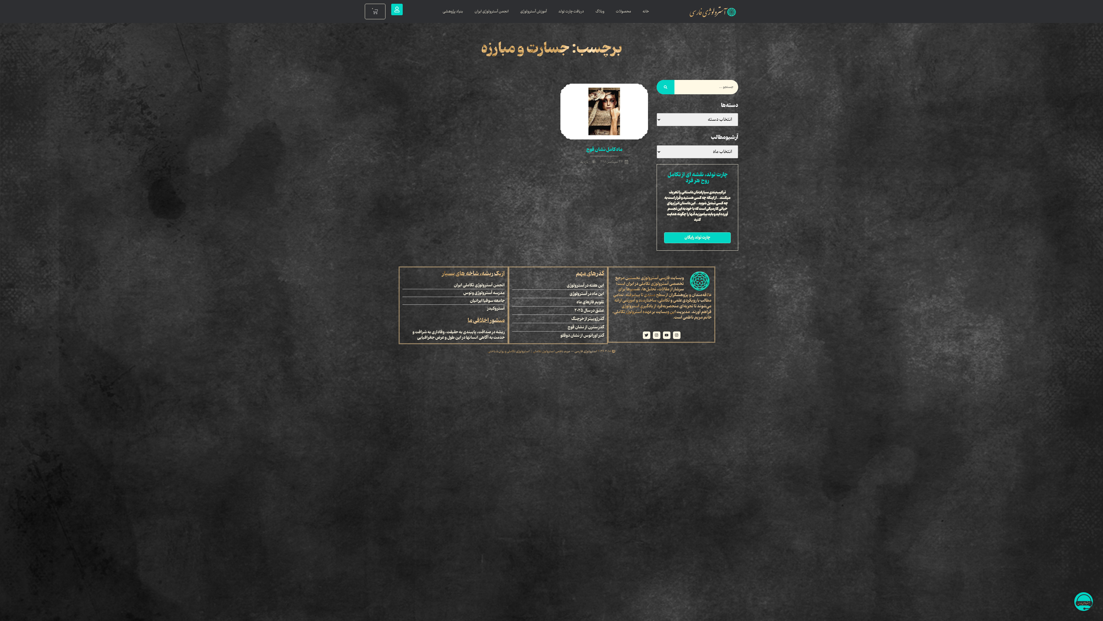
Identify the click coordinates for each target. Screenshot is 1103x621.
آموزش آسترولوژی (533, 11)
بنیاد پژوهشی (453, 11)
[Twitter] (646, 335)
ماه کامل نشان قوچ (604, 149)
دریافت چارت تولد (571, 11)
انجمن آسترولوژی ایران (492, 11)
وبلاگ (599, 11)
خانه (646, 11)
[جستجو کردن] (665, 87)
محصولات (623, 11)
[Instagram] (676, 335)
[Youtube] (666, 335)
